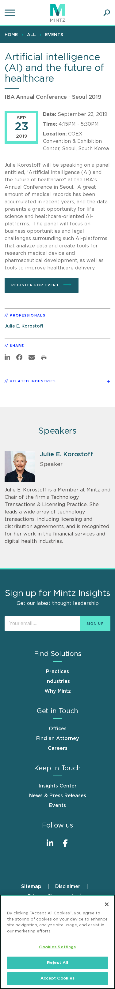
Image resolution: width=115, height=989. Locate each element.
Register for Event (35, 285)
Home (11, 35)
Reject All (57, 963)
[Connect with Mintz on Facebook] (65, 846)
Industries (57, 681)
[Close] (106, 904)
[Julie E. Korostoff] (20, 466)
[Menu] (11, 13)
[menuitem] (13, 34)
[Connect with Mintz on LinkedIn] (50, 846)
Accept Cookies (57, 978)
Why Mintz (57, 691)
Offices (58, 728)
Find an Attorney (57, 738)
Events (54, 35)
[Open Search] (106, 12)
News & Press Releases (57, 795)
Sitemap (31, 886)
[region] (57, 942)
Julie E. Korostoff (24, 326)
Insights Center (57, 785)
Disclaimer (67, 886)
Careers (57, 748)
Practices (57, 671)
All (31, 35)
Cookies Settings (57, 947)
